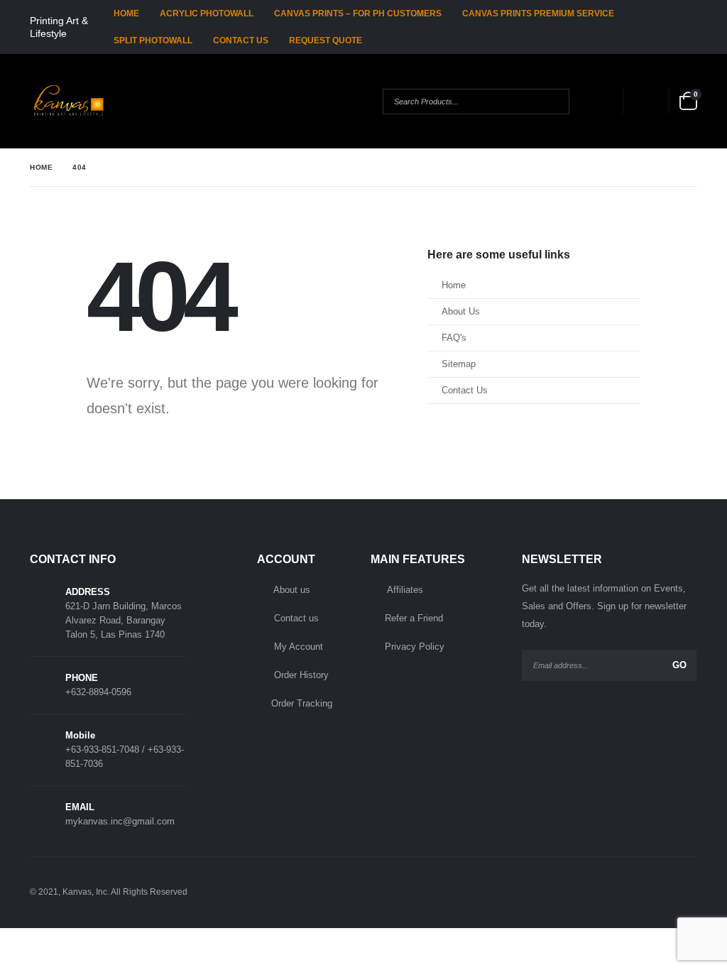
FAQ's (454, 338)
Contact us (296, 618)
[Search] (547, 101)
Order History (301, 675)
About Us (461, 312)
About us (291, 589)
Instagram (655, 892)
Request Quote (325, 40)
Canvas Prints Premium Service (538, 13)
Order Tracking (301, 703)
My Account (298, 646)
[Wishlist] (644, 101)
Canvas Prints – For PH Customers (358, 13)
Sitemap (459, 364)
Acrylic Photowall (206, 13)
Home (126, 13)
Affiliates (405, 589)
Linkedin (684, 892)
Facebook (625, 892)
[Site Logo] (69, 101)
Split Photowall (153, 40)
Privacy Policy (414, 646)
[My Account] (597, 101)
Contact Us (240, 40)
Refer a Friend (414, 618)
